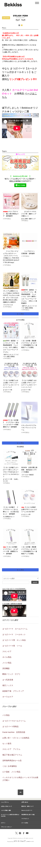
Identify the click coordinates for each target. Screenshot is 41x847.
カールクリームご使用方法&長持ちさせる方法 (10, 815)
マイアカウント (25, 818)
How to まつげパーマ (26, 810)
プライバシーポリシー (6, 826)
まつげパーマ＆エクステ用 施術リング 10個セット (29, 214)
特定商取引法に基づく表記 (28, 814)
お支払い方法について (6, 806)
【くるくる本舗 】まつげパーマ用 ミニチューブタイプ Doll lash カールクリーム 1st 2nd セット (11, 472)
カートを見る (24, 822)
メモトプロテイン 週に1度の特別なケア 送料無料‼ (11, 214)
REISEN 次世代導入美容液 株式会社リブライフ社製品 (29, 470)
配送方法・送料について (27, 806)
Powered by (10, 841)
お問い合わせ (24, 802)
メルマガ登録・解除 (6, 810)
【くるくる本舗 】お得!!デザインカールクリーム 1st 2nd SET (29, 509)
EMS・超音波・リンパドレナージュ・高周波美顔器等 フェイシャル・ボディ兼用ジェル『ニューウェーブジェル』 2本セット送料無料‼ (29, 296)
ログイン (3, 822)
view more (6, 17)
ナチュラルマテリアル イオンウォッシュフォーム (29, 427)
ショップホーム (5, 802)
